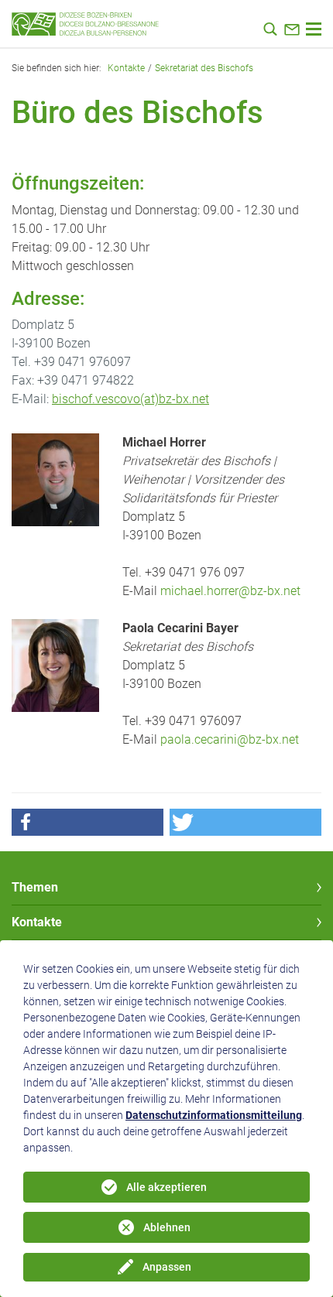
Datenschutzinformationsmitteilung (213, 1115)
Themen (35, 887)
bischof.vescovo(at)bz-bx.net (130, 399)
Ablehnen (167, 1227)
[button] (87, 822)
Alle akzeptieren (166, 1187)
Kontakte (126, 68)
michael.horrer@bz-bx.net (230, 590)
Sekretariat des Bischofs (204, 68)
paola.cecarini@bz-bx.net (229, 739)
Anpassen (166, 1267)
